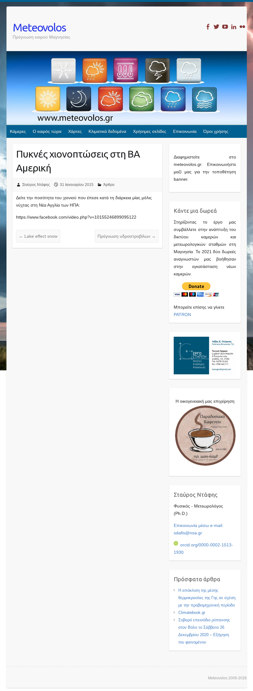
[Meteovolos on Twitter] (216, 27)
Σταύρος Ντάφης (36, 185)
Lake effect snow (38, 236)
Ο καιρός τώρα (47, 131)
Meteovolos (39, 27)
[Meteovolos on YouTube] (225, 27)
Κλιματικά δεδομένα (107, 131)
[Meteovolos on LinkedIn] (234, 27)
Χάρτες (75, 131)
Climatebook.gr (191, 612)
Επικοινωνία (185, 131)
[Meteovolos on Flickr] (242, 27)
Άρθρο (108, 185)
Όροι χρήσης (215, 131)
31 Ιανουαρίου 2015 (76, 185)
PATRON (182, 314)
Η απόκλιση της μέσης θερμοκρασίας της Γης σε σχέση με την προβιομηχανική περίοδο (206, 597)
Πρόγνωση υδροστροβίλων (126, 236)
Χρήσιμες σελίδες (149, 131)
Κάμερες (18, 131)
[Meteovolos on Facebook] (208, 27)
